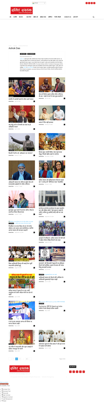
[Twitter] (92, 3)
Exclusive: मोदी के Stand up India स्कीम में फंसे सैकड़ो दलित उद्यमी (50, 307)
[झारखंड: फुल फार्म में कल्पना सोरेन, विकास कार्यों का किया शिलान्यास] (22, 199)
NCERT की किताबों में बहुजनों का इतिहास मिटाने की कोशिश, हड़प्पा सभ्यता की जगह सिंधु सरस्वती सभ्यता (51, 265)
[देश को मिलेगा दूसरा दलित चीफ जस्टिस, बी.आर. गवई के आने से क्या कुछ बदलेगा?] (52, 84)
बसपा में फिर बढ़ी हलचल (46, 122)
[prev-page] (10, 359)
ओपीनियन (10, 318)
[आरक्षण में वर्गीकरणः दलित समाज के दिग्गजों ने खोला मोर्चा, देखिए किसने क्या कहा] (52, 228)
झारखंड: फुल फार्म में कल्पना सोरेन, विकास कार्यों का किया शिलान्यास (21, 211)
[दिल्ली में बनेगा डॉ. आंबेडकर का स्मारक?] (22, 142)
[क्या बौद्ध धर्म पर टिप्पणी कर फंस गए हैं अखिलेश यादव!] (22, 114)
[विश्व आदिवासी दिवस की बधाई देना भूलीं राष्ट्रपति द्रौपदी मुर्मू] (22, 253)
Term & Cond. (82, 377)
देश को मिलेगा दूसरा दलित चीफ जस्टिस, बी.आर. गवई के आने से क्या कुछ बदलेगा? (51, 95)
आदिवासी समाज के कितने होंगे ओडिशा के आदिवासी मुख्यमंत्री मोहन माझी (51, 278)
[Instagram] (94, 3)
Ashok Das (11, 101)
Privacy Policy (74, 377)
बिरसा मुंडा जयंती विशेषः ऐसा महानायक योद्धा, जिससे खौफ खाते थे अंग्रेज (50, 153)
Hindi (36, 3)
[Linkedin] (77, 371)
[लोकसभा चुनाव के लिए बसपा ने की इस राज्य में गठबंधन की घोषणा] (52, 336)
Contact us (90, 377)
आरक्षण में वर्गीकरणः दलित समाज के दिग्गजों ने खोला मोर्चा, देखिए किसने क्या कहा (52, 239)
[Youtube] (87, 3)
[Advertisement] (52, 31)
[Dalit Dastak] (22, 10)
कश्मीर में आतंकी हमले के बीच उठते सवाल (21, 99)
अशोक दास (22, 58)
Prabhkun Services (59, 377)
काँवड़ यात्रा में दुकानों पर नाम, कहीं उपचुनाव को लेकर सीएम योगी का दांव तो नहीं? (20, 292)
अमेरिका (24, 67)
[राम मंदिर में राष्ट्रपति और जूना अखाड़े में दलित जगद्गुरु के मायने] (22, 337)
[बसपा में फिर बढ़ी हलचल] (52, 112)
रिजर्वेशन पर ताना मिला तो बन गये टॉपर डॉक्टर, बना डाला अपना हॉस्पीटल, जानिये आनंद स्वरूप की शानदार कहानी (21, 228)
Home (10, 45)
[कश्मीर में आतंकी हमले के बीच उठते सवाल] (22, 87)
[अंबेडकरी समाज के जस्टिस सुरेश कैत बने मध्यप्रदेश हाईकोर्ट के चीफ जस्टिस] (22, 170)
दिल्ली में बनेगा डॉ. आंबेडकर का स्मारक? (21, 153)
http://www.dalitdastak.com (26, 56)
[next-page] (30, 359)
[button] (93, 17)
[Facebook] (89, 3)
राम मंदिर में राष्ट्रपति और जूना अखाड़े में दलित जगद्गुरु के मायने (20, 348)
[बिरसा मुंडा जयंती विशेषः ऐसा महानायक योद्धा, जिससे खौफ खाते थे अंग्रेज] (52, 141)
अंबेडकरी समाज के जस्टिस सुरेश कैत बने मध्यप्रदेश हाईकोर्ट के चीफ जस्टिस (21, 183)
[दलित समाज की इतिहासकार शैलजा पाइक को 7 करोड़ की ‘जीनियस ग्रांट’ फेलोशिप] (52, 169)
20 (26, 359)
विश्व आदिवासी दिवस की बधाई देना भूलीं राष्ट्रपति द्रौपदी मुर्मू (20, 264)
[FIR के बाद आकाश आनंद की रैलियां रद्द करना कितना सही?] (22, 310)
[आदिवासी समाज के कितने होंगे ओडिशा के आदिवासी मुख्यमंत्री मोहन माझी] (52, 274)
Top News (11, 96)
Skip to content (4, 382)
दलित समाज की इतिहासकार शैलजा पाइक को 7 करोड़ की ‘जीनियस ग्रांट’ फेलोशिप (51, 181)
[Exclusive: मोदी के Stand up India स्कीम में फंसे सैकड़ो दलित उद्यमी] (52, 302)
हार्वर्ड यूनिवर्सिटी (30, 67)
